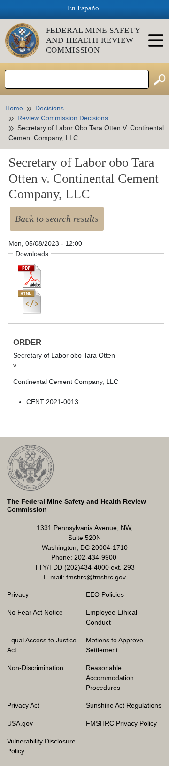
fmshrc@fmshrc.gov (96, 577)
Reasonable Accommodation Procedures (110, 677)
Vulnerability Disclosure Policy (41, 746)
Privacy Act (23, 705)
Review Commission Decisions (62, 118)
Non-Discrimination (35, 668)
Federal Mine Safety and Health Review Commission (93, 40)
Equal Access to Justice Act (42, 645)
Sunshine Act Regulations (123, 705)
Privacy (18, 594)
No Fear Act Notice (35, 612)
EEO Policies (105, 594)
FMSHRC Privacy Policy (121, 723)
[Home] (25, 40)
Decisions (49, 108)
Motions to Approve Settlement (114, 645)
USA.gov (20, 723)
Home (14, 108)
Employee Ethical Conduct (111, 617)
